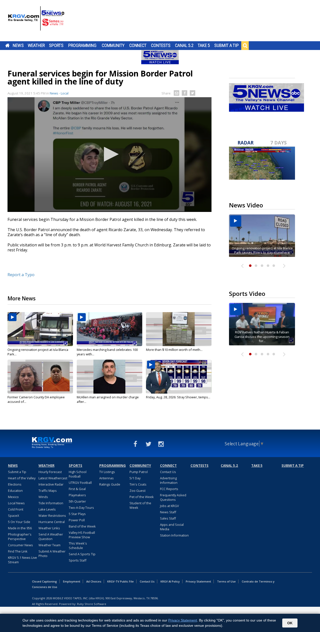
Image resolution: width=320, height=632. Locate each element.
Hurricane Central (51, 522)
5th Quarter (77, 501)
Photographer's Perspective (20, 536)
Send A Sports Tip (82, 554)
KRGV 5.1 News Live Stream (22, 559)
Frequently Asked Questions (173, 497)
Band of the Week (82, 526)
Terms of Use (226, 581)
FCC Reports (169, 489)
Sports (56, 45)
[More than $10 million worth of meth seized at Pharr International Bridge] (179, 329)
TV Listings (107, 472)
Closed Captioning (44, 581)
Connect (137, 45)
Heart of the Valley (22, 478)
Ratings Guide (109, 484)
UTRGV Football (80, 482)
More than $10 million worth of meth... (174, 349)
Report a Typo (21, 274)
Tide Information (50, 503)
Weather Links (49, 528)
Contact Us (168, 472)
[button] (109, 154)
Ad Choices (93, 581)
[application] (110, 154)
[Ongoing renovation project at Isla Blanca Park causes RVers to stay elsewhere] (40, 329)
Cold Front (15, 509)
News (18, 45)
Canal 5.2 (184, 45)
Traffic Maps (47, 490)
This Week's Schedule (78, 545)
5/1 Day (135, 478)
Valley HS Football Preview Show (82, 534)
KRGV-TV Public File (120, 581)
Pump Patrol (139, 472)
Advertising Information (169, 480)
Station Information (174, 535)
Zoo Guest (138, 490)
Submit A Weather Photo (52, 553)
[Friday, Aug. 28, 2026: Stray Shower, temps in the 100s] (179, 377)
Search (245, 45)
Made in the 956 (20, 528)
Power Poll (77, 520)
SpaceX (13, 515)
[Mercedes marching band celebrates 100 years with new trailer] (109, 329)
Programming (82, 45)
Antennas (106, 478)
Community (113, 45)
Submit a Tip (226, 45)
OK (289, 623)
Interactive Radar (51, 484)
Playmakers (77, 495)
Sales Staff (168, 518)
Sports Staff (77, 560)
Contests (160, 45)
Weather (36, 45)
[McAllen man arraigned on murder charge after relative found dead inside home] (109, 377)
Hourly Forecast (50, 472)
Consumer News (20, 545)
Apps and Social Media (172, 526)
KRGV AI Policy (170, 581)
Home (7, 45)
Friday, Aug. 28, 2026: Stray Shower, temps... (178, 397)
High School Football (77, 474)
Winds (43, 497)
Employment (71, 581)
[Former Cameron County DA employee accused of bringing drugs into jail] (40, 377)
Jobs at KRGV (169, 506)
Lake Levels (47, 509)
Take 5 (204, 45)
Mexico (13, 497)
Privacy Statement (198, 581)
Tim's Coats (138, 484)
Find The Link (18, 551)
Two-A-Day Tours (81, 507)
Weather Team (49, 545)
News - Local (59, 93)
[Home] (36, 21)
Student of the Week (140, 505)
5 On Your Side (19, 522)
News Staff (168, 512)
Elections (15, 484)
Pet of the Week (142, 497)
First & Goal (77, 489)
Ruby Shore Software (91, 604)
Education (15, 490)
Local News (16, 503)
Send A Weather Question (50, 536)
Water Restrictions (52, 515)
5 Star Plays (77, 514)
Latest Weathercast (52, 478)
